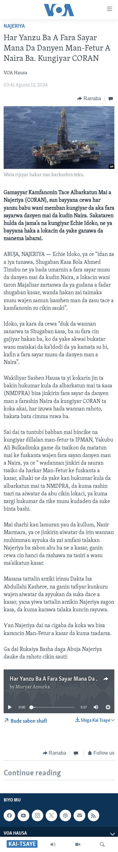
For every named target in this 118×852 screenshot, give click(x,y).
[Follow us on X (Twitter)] (51, 815)
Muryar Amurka (32, 687)
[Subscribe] (79, 815)
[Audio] (53, 844)
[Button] (89, 99)
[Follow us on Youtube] (23, 815)
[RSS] (93, 815)
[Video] (78, 844)
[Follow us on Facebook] (9, 815)
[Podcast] (65, 815)
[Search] (102, 844)
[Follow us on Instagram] (37, 815)
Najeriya (14, 26)
